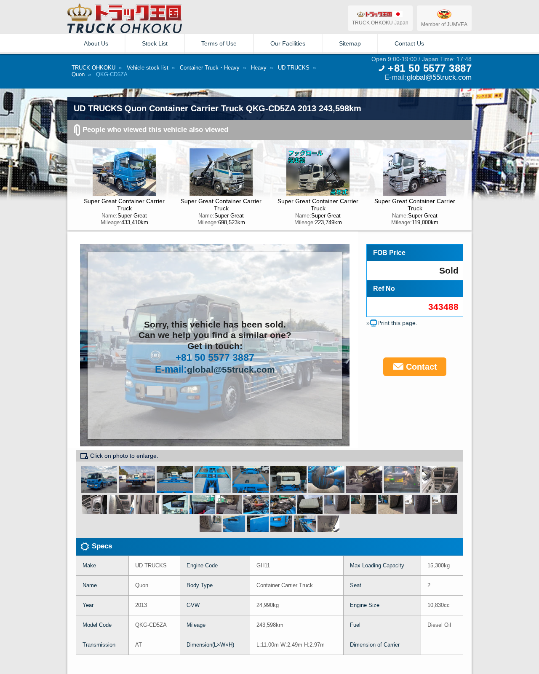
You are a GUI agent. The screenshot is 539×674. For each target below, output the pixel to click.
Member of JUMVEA (444, 24)
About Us (96, 43)
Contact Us (409, 43)
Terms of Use (219, 43)
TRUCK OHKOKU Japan (380, 22)
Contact (420, 366)
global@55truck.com (439, 77)
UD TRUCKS (294, 67)
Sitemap (350, 43)
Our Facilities (287, 43)
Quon (78, 74)
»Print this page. (391, 323)
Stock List (155, 43)
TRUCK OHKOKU (93, 67)
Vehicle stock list (147, 67)
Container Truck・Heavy (210, 67)
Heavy (259, 67)
